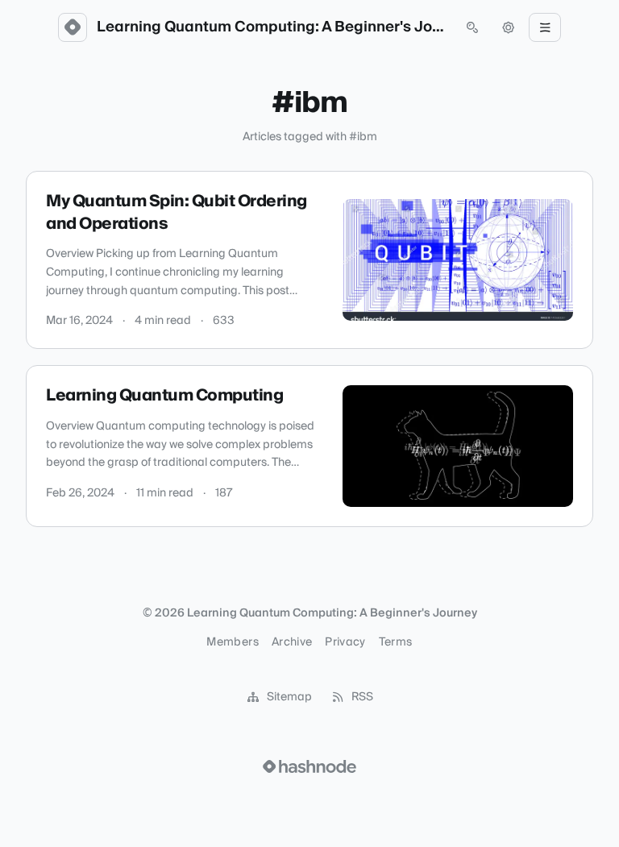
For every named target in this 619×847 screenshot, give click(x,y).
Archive (292, 642)
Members (232, 642)
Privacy (345, 642)
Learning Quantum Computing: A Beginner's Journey (272, 27)
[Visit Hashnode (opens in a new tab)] (309, 766)
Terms (396, 642)
